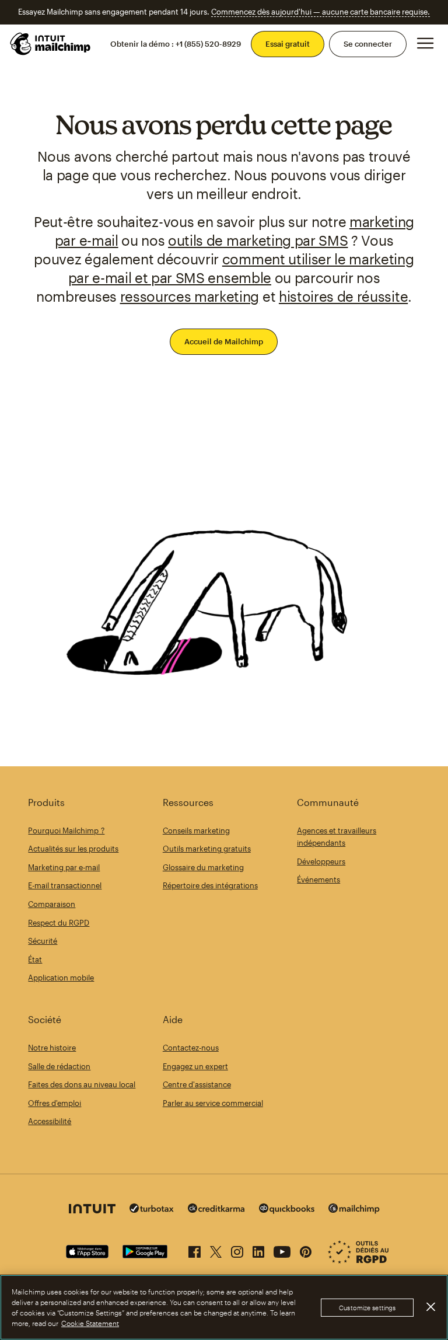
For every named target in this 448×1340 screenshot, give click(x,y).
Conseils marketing (196, 830)
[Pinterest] (305, 1249)
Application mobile (61, 977)
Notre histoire (52, 1047)
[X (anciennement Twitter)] (215, 1249)
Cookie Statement (90, 1323)
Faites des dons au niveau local (81, 1084)
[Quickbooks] (286, 1210)
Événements (318, 879)
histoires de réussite (343, 296)
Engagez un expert (195, 1066)
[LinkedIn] (258, 1249)
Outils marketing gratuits (207, 848)
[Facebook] (194, 1249)
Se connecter (368, 43)
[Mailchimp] (354, 1210)
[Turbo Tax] (152, 1209)
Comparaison (51, 904)
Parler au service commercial (213, 1103)
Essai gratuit (287, 43)
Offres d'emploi (54, 1103)
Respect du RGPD (58, 922)
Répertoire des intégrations (210, 885)
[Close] (431, 1307)
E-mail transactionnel (65, 885)
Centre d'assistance (197, 1084)
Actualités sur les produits (73, 848)
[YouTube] (282, 1249)
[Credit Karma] (216, 1209)
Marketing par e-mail (64, 867)
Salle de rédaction (59, 1066)
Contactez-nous (191, 1047)
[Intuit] (92, 1210)
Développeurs (321, 861)
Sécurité (42, 940)
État (35, 959)
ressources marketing (190, 296)
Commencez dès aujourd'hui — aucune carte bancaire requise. (320, 11)
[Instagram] (237, 1249)
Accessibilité (49, 1121)
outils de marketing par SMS (258, 240)
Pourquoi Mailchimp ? (66, 830)
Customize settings (367, 1307)
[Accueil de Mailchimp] (50, 43)
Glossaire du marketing (203, 867)
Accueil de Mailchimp (223, 341)
